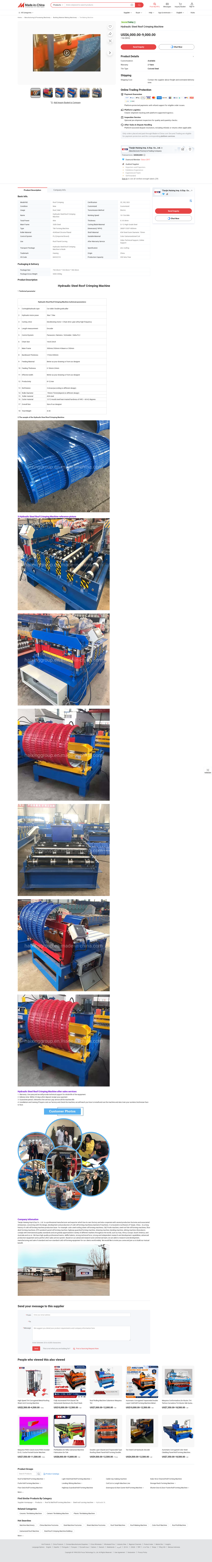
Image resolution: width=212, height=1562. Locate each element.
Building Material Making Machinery (65, 17)
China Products (58, 1544)
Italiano (93, 1547)
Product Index (148, 1544)
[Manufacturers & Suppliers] (31, 5)
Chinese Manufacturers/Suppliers (77, 1544)
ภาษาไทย (146, 1547)
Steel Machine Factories (73, 1525)
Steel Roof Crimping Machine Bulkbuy (58, 1531)
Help (150, 12)
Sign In (124, 178)
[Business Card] (191, 200)
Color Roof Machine (159, 1525)
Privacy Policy (142, 1552)
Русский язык (84, 1547)
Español (56, 1547)
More (20, 1535)
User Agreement (119, 1552)
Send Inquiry (138, 47)
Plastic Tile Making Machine (84, 1513)
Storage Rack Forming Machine (162, 1483)
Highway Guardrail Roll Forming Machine (77, 1487)
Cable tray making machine (116, 1479)
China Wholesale (96, 1544)
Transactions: (133, 155)
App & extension (164, 12)
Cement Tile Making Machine (58, 1513)
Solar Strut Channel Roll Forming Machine (166, 1479)
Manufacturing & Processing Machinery (37, 17)
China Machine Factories (49, 1525)
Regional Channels (135, 1544)
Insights (168, 1544)
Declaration (131, 1552)
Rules (193, 12)
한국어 (126, 1547)
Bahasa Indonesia (174, 1547)
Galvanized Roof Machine (29, 1531)
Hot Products (45, 1544)
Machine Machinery (27, 1525)
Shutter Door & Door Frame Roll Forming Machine (168, 1487)
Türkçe (154, 1547)
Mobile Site (159, 1544)
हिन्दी (139, 1547)
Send (36, 1348)
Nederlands (110, 1547)
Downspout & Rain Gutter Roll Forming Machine (124, 1487)
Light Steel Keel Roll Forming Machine (76, 1479)
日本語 (133, 1547)
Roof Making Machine (138, 1525)
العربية (119, 1547)
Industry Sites (121, 1544)
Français (74, 1547)
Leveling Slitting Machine (71, 1483)
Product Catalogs (52, 1474)
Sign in (191, 6)
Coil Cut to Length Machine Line (118, 1483)
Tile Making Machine (86, 17)
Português (65, 1547)
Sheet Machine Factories (96, 1525)
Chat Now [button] (178, 47)
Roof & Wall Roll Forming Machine (30, 1479)
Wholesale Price (109, 1544)
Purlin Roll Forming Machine (28, 1483)
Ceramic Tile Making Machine (31, 1513)
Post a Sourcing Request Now (86, 1348)
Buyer (138, 12)
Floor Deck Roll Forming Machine (30, 1487)
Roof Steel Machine (118, 1525)
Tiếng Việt (162, 1547)
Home (20, 17)
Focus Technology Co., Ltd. (90, 1552)
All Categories (26, 12)
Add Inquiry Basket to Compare (67, 102)
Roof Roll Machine (179, 1525)
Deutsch (101, 1547)
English (48, 1547)
